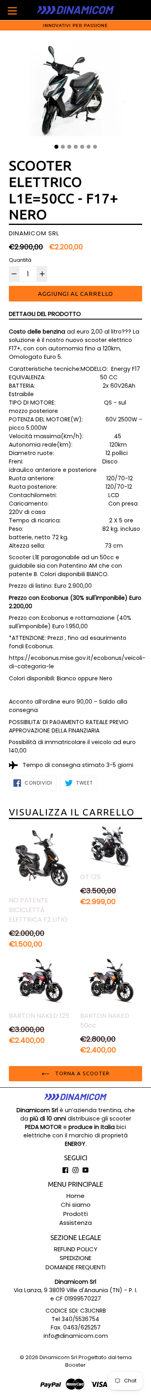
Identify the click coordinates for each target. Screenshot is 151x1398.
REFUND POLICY (75, 1249)
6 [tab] (89, 147)
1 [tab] (56, 147)
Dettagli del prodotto (45, 314)
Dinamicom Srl (58, 1357)
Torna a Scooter (82, 1073)
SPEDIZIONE (75, 1258)
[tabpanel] (75, 90)
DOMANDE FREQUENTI (75, 1267)
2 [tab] (63, 147)
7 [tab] (95, 147)
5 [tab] (82, 147)
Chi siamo (76, 1204)
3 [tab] (69, 147)
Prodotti (75, 1214)
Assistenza (75, 1222)
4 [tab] (76, 147)
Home (75, 1196)
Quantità (20, 260)
